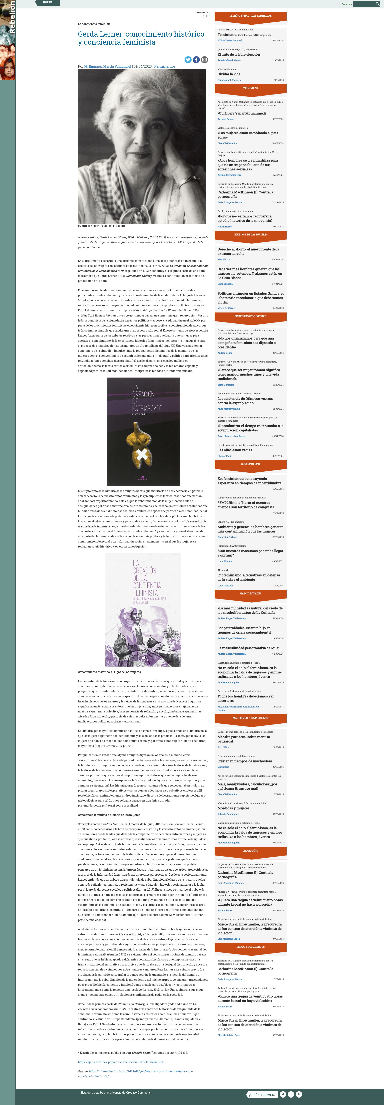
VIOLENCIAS (250, 87)
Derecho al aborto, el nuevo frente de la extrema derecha (248, 251)
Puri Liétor (223, 747)
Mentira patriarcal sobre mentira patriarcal (244, 738)
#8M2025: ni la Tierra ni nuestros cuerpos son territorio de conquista (246, 504)
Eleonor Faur (224, 455)
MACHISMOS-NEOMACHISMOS (250, 717)
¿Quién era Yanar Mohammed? (242, 113)
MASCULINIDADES (250, 593)
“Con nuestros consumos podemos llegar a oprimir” (250, 553)
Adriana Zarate (226, 119)
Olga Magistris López (229, 938)
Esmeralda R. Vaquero (229, 79)
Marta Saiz (223, 766)
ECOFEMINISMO (250, 463)
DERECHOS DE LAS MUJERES (251, 234)
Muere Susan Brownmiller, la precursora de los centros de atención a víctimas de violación (250, 928)
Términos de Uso (163, 1092)
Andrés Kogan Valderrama (232, 618)
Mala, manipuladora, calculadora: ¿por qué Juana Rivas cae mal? (247, 786)
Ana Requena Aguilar (229, 682)
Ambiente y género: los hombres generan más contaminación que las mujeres (251, 528)
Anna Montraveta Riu (229, 408)
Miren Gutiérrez (226, 307)
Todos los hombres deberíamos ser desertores (246, 698)
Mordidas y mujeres (234, 808)
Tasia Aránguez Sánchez (231, 202)
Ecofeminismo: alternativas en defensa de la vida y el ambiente (249, 577)
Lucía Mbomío (225, 561)
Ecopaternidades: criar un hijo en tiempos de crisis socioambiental (244, 630)
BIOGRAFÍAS (250, 850)
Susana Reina (225, 910)
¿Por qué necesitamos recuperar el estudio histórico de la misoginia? (245, 218)
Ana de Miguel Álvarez (229, 60)
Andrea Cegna (225, 352)
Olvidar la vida (229, 74)
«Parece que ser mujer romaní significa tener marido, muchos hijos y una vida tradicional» (249, 374)
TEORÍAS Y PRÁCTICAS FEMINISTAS (250, 15)
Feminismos (165, 66)
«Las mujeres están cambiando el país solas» (248, 135)
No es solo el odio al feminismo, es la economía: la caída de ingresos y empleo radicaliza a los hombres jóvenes (250, 672)
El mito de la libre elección (239, 54)
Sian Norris (224, 259)
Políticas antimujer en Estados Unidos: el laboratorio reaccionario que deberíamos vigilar (251, 297)
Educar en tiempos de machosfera (245, 761)
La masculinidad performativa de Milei (249, 648)
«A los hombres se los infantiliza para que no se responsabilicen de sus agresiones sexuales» (248, 164)
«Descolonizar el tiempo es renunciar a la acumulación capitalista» (250, 427)
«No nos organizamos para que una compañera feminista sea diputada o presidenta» (247, 342)
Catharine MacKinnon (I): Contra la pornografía (245, 194)
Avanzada (347, 3)
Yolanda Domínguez (228, 814)
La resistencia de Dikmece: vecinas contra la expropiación (246, 400)
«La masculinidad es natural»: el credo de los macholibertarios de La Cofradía (250, 610)
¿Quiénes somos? (262, 1095)
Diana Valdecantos (227, 143)
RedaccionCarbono (227, 536)
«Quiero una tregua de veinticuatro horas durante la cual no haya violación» (250, 902)
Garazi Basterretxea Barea (231, 436)
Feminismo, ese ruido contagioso (244, 34)
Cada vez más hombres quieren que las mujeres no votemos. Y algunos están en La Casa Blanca (250, 273)
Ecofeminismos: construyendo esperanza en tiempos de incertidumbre (249, 480)
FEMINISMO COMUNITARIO (250, 316)
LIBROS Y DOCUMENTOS (251, 946)
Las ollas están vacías (235, 450)
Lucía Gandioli (225, 585)
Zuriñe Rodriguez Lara (229, 174)
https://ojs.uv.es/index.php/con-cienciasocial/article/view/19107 (121, 1062)
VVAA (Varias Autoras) (230, 40)
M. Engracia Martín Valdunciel (107, 66)
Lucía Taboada (225, 283)
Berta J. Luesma (226, 384)
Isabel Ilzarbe (225, 226)
